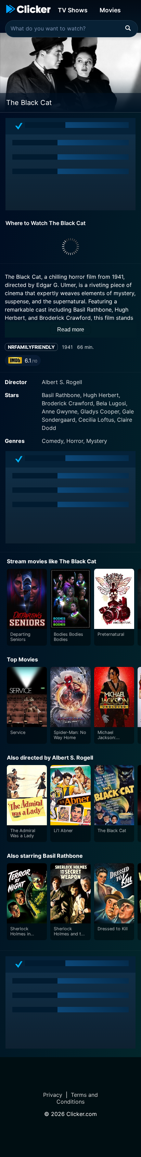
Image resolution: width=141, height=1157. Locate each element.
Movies (110, 10)
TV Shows (73, 10)
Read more (70, 329)
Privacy (52, 1094)
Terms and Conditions (77, 1098)
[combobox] (71, 28)
